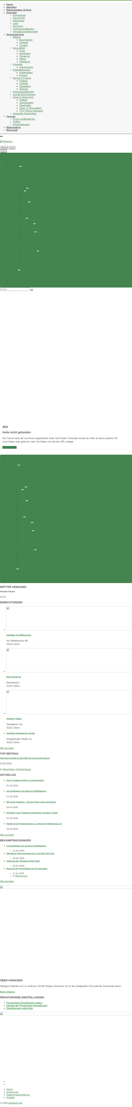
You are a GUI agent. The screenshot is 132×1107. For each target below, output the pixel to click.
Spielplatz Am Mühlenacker (18, 635)
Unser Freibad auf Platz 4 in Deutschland (25, 780)
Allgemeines (21, 876)
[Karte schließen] (1, 136)
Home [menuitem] (9, 1089)
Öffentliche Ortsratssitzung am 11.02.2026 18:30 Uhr (30, 853)
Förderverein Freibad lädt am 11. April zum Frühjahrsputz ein (34, 824)
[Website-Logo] (6, 141)
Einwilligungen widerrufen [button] (19, 1008)
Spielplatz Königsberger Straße (20, 733)
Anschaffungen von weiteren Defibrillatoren (26, 791)
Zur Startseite (9, 447)
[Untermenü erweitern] (20, 166)
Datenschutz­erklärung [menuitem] (18, 1094)
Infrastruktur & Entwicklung (16, 769)
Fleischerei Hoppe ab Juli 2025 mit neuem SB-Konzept (25, 758)
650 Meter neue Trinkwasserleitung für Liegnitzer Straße (32, 813)
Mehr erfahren (7, 991)
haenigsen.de (15, 1103)
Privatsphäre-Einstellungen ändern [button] (24, 1002)
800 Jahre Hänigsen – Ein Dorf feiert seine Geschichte (31, 802)
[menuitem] (9, 4)
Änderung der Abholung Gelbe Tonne (23, 861)
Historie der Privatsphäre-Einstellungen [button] (26, 1005)
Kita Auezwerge (13, 677)
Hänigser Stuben (14, 719)
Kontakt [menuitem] (10, 1097)
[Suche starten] (31, 289)
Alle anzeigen (7, 748)
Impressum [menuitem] (12, 1092)
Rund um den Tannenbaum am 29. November (26, 869)
